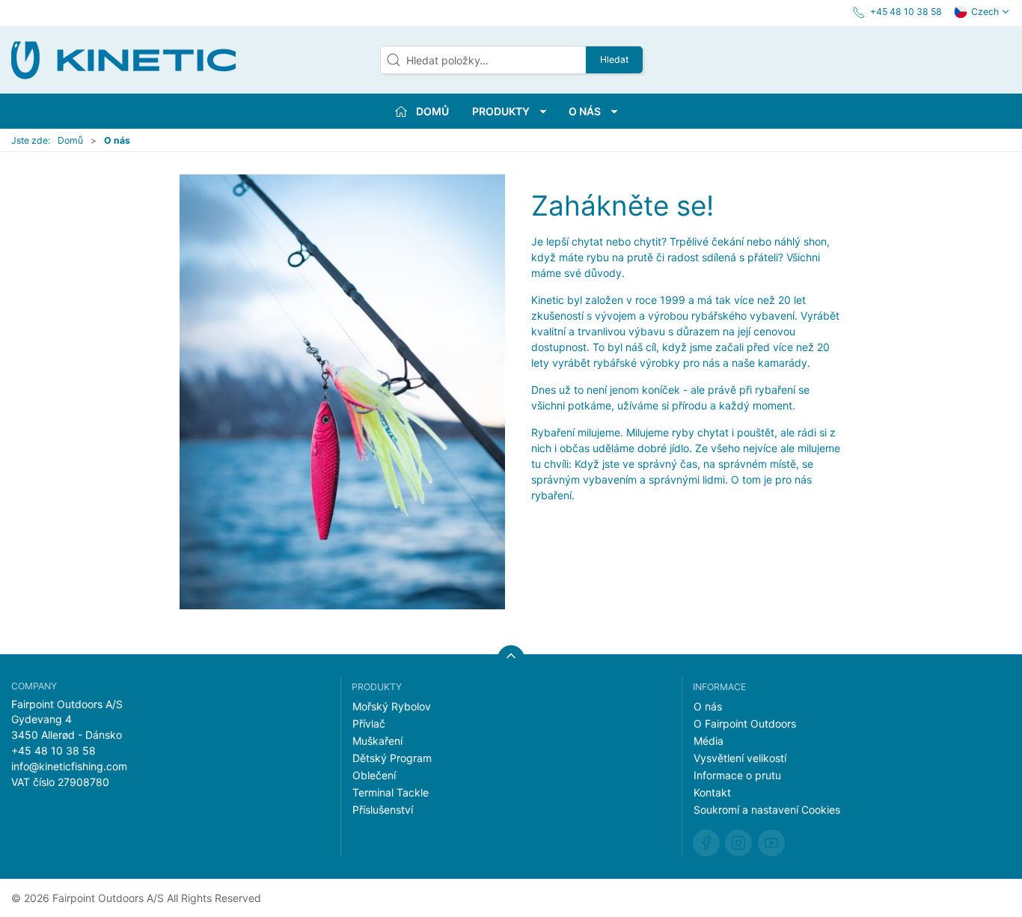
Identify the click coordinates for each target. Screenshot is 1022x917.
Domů (70, 140)
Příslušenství (382, 809)
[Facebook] (706, 842)
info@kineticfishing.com (69, 766)
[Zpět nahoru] (511, 658)
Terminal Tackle (390, 792)
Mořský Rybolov (391, 706)
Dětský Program (392, 758)
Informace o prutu (737, 775)
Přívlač (368, 723)
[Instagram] (738, 842)
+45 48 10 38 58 (53, 750)
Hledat (614, 59)
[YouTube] (771, 842)
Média (708, 740)
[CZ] (123, 60)
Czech (985, 11)
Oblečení (374, 775)
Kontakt (712, 792)
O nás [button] (585, 111)
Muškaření (377, 740)
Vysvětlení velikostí (740, 758)
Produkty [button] (501, 111)
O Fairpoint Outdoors (745, 723)
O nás (708, 706)
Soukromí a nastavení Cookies (767, 809)
